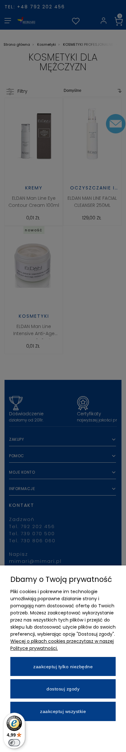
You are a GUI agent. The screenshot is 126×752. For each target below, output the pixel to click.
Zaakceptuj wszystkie (63, 711)
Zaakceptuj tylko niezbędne (63, 666)
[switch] (14, 742)
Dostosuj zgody (63, 688)
